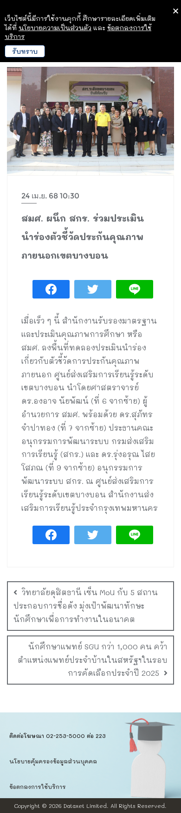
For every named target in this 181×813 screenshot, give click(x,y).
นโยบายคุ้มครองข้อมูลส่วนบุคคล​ (53, 761)
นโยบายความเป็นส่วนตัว (55, 27)
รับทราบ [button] (25, 51)
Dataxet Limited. (86, 805)
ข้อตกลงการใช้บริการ (37, 786)
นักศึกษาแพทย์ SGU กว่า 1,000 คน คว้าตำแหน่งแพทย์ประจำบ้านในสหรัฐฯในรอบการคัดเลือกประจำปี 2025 (93, 660)
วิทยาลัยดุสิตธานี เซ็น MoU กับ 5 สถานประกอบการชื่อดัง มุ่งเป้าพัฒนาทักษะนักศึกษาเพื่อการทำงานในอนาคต (85, 605)
